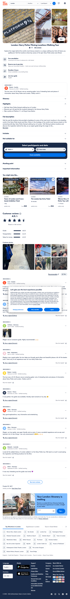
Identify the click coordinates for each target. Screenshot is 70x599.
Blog (47, 571)
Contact (33, 566)
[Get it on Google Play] (23, 567)
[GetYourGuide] (5, 3)
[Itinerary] (65, 99)
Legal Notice (34, 568)
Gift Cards (48, 576)
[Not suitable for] (65, 139)
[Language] (65, 3)
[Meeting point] (65, 163)
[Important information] (65, 169)
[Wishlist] (58, 3)
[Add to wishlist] (26, 179)
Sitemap (33, 590)
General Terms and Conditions (36, 580)
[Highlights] (65, 104)
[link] (15, 193)
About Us (48, 566)
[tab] (13, 526)
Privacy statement (43, 518)
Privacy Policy (34, 571)
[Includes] (65, 133)
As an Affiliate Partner (58, 571)
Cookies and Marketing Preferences (37, 575)
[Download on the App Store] (23, 573)
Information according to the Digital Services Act (37, 585)
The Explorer (48, 580)
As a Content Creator (58, 568)
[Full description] (65, 117)
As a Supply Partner (58, 566)
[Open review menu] (65, 283)
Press (47, 574)
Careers (48, 568)
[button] (35, 48)
